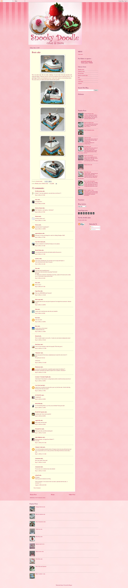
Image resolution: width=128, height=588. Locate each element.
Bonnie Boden (38, 250)
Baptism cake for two (88, 155)
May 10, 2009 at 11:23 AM (40, 348)
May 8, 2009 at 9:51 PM (40, 195)
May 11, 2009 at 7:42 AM (40, 432)
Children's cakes (45, 183)
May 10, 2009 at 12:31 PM (40, 372)
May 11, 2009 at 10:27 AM (40, 442)
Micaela (37, 216)
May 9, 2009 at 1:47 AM (40, 245)
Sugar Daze (37, 291)
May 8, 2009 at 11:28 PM (40, 229)
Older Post (72, 494)
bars (79, 77)
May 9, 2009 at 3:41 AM (40, 264)
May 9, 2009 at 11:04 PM (40, 321)
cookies (79, 79)
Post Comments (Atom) (40, 497)
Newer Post (33, 494)
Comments (93, 229)
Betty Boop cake (87, 146)
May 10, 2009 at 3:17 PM (40, 390)
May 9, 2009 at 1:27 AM (40, 237)
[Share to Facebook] (49, 181)
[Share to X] (48, 181)
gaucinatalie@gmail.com (86, 61)
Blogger (70, 585)
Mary (36, 282)
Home (53, 494)
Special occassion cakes (83, 75)
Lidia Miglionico (39, 437)
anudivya (37, 258)
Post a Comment (37, 488)
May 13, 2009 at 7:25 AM (40, 470)
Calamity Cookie (39, 447)
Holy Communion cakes (89, 130)
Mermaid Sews (38, 429)
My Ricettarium (38, 191)
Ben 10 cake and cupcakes (89, 181)
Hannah (37, 336)
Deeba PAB (37, 403)
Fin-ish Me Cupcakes (39, 412)
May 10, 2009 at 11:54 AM (40, 362)
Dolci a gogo (38, 299)
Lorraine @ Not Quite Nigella (41, 377)
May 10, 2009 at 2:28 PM (40, 380)
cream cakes (80, 81)
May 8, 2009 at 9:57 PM (40, 212)
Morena (37, 225)
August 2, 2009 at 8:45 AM (40, 485)
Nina (36, 268)
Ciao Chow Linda (39, 242)
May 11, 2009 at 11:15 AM (40, 454)
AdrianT (37, 475)
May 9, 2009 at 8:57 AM (40, 286)
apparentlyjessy (38, 233)
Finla (36, 309)
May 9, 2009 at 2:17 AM (40, 254)
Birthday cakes (38, 183)
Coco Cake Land (39, 385)
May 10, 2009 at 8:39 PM (40, 424)
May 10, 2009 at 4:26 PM (40, 399)
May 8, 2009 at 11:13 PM (40, 220)
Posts (92, 226)
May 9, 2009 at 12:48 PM (40, 304)
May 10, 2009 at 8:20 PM (40, 416)
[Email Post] (56, 183)
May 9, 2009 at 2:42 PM (40, 313)
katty (36, 199)
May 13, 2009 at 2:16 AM (40, 462)
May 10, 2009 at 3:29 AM (40, 340)
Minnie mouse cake (88, 164)
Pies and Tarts (81, 73)
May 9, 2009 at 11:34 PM (40, 331)
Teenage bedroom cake (89, 113)
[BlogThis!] (46, 181)
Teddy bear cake (87, 137)
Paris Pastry (37, 344)
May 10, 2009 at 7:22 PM (40, 407)
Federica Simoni (38, 208)
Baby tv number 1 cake (89, 190)
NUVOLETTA (38, 395)
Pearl (36, 317)
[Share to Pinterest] (51, 181)
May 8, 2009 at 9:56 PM (40, 203)
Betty (36, 326)
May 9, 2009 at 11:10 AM (40, 295)
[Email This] (45, 181)
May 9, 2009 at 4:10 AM (40, 278)
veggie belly (37, 420)
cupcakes (80, 83)
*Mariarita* (38, 353)
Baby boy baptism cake (89, 122)
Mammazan (38, 367)
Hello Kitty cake (87, 172)
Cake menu (80, 54)
